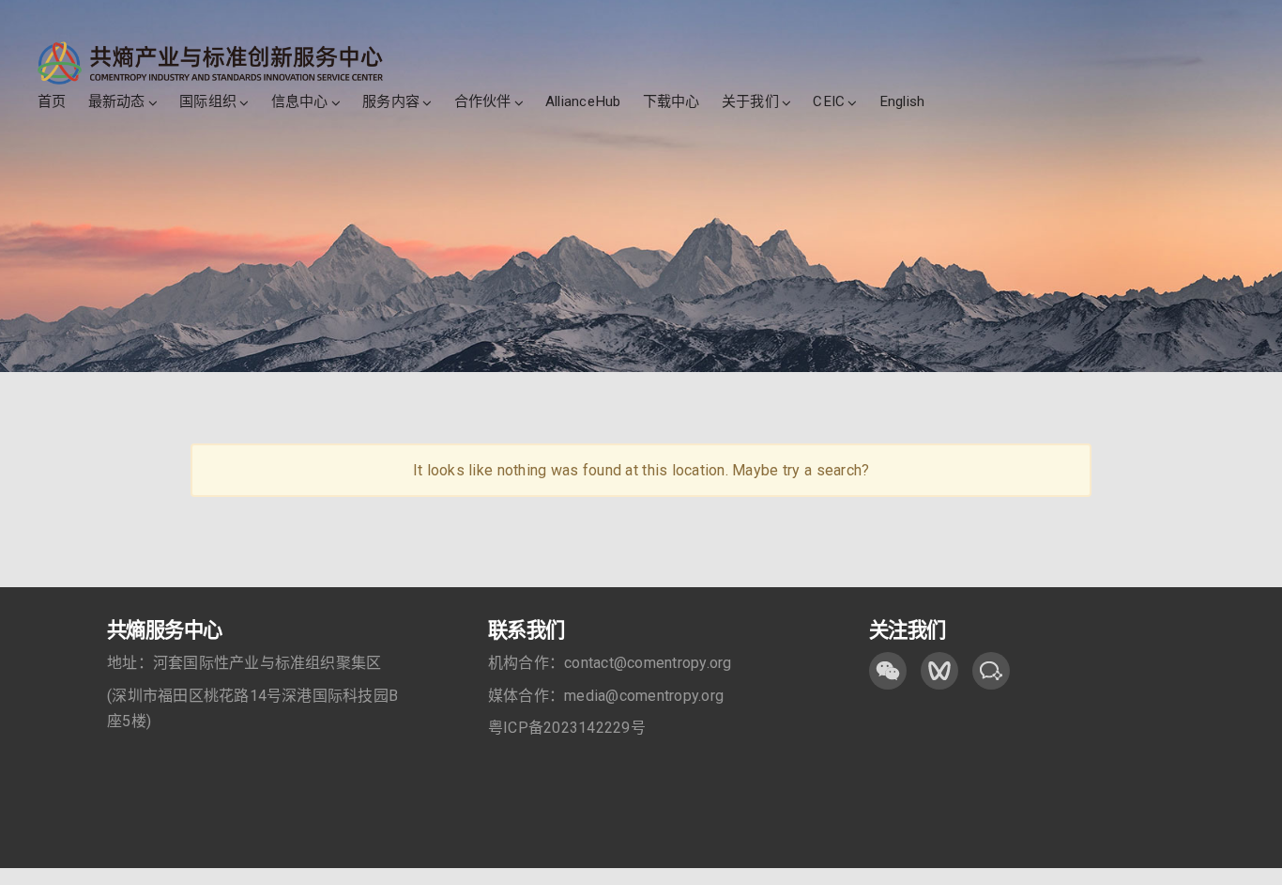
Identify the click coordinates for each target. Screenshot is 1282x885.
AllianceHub (583, 101)
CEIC (829, 101)
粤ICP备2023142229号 (567, 728)
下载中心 (671, 101)
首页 (52, 101)
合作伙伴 (482, 101)
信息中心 (299, 101)
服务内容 (391, 101)
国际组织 (208, 101)
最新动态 (116, 101)
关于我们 (750, 101)
